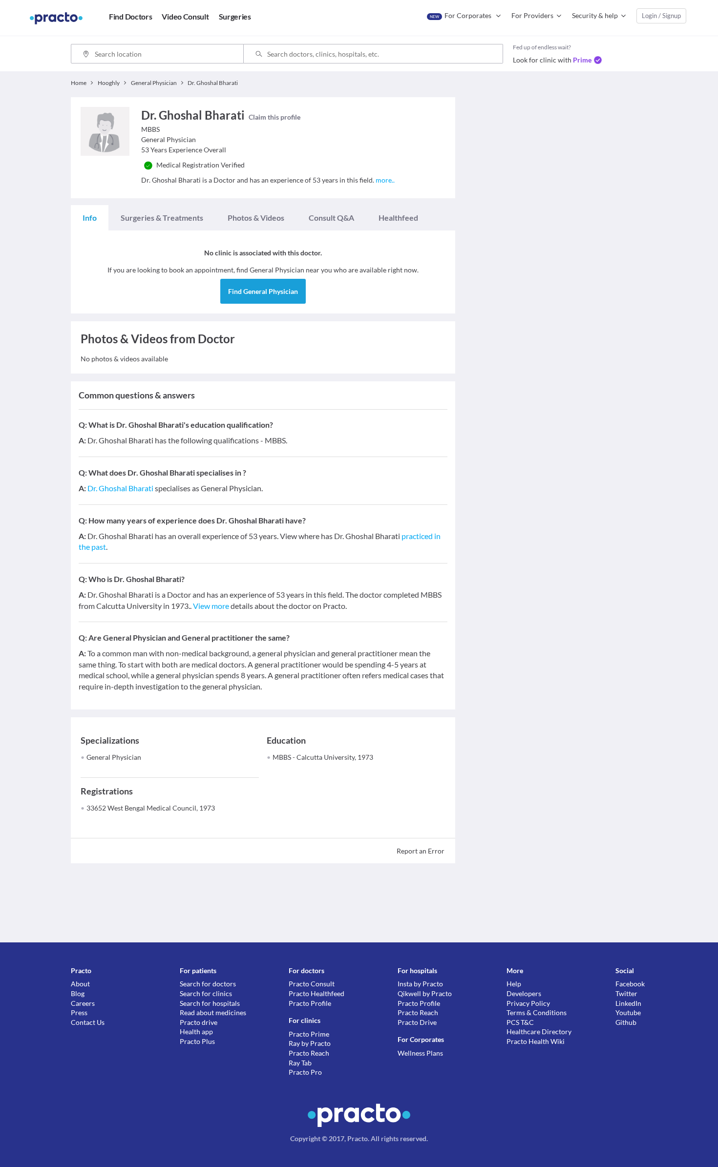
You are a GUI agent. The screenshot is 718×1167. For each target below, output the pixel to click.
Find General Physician (263, 291)
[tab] (89, 217)
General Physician (113, 757)
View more (211, 605)
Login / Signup (661, 16)
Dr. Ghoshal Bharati (120, 488)
